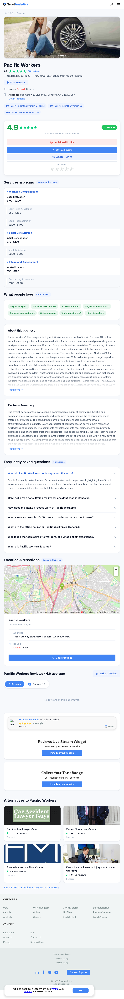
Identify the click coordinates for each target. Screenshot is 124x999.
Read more (14, 389)
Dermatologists (101, 907)
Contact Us (36, 937)
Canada (7, 912)
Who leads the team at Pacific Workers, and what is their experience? (51, 536)
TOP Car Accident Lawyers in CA (22, 112)
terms (55, 989)
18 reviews (34, 71)
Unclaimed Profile (64, 142)
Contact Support (78, 972)
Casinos (37, 917)
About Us (8, 937)
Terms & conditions (62, 954)
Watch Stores (100, 917)
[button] (62, 89)
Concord (20, 13)
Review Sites (37, 942)
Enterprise (8, 932)
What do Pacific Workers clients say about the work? (40, 473)
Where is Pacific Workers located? (29, 546)
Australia (7, 917)
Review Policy (62, 963)
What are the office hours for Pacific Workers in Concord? (44, 527)
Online (36, 912)
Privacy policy (62, 959)
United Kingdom (41, 907)
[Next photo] (115, 37)
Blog (33, 932)
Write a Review (64, 150)
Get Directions (17, 98)
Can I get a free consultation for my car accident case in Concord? (49, 498)
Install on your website (62, 753)
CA (11, 13)
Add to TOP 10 (64, 157)
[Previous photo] (8, 37)
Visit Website (17, 82)
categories (10, 899)
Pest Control (69, 917)
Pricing (6, 942)
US (5, 13)
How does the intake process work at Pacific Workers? (42, 507)
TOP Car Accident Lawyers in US (66, 105)
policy (28, 991)
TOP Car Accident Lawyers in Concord (25, 105)
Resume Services (102, 912)
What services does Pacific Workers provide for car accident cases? (51, 517)
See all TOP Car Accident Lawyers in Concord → (31, 887)
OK (80, 990)
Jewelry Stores (70, 907)
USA (5, 907)
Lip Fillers (67, 912)
